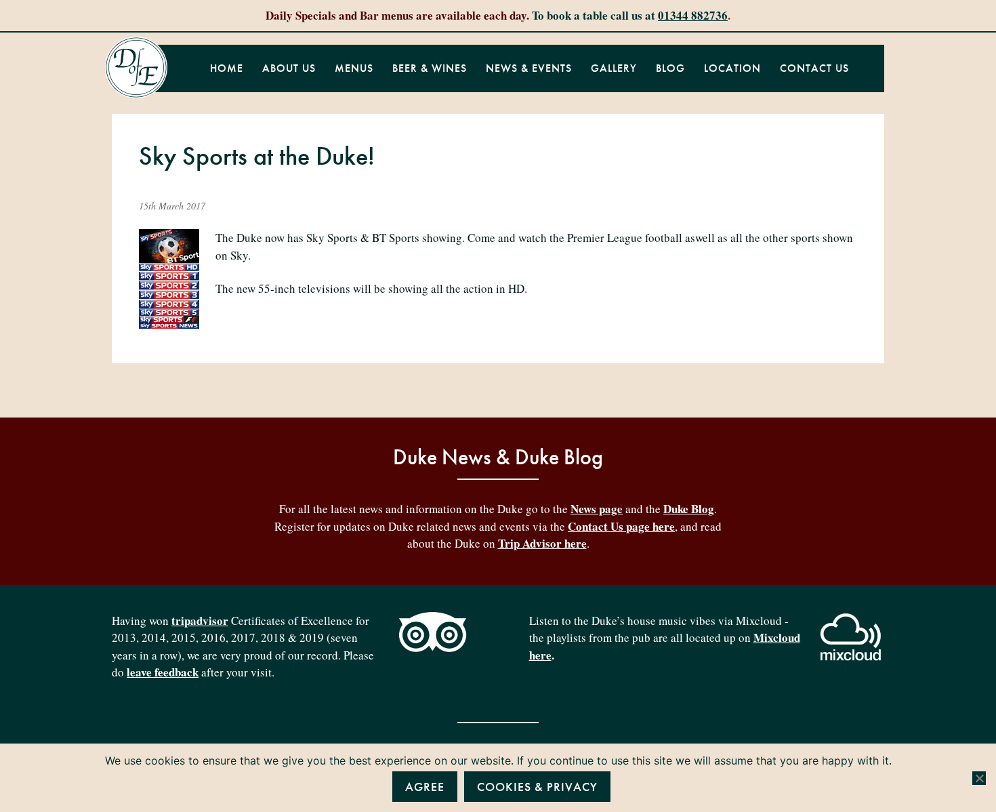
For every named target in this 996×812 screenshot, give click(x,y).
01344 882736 (693, 15)
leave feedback (163, 672)
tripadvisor (199, 620)
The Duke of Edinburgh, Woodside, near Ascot (136, 68)
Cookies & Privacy (537, 786)
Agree (424, 786)
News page (596, 508)
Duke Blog (688, 508)
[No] (979, 778)
